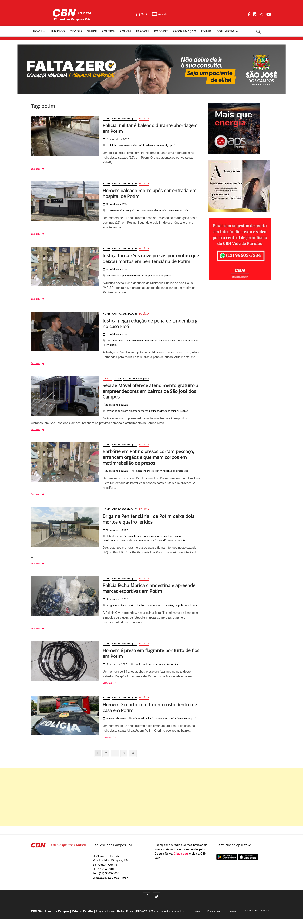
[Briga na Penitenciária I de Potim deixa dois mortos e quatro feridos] (65, 527)
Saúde (92, 31)
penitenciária (114, 275)
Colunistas (226, 31)
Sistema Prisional (164, 540)
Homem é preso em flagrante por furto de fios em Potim (151, 653)
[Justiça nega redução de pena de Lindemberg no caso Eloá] (65, 331)
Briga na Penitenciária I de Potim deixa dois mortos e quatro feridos (148, 519)
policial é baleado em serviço (153, 145)
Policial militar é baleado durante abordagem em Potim (150, 128)
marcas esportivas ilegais (163, 605)
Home (37, 31)
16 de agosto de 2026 (117, 139)
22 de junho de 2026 (116, 470)
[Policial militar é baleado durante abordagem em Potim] (65, 136)
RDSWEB (141, 911)
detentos (111, 536)
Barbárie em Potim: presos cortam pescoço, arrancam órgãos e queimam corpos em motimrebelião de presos (148, 457)
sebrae (184, 410)
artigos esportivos (117, 605)
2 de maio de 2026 (115, 718)
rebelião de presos (173, 470)
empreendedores (138, 410)
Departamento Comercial (256, 910)
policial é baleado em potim (122, 145)
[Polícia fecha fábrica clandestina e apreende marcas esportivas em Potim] (65, 596)
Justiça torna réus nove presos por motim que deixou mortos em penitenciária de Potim (151, 258)
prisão (167, 275)
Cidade (107, 378)
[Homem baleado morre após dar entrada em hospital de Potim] (65, 201)
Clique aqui (181, 853)
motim (150, 470)
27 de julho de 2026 (116, 204)
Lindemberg (150, 340)
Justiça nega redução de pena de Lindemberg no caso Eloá (150, 323)
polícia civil (184, 605)
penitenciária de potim (134, 275)
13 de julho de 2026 (116, 334)
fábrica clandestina (138, 605)
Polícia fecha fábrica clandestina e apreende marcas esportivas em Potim (149, 588)
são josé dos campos (168, 410)
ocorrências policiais (129, 536)
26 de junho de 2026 (116, 404)
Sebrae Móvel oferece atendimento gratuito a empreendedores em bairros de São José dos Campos (150, 391)
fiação (138, 664)
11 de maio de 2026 (116, 664)
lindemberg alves (167, 340)
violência (180, 540)
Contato (232, 911)
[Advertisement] (151, 797)
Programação (184, 31)
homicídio (152, 210)
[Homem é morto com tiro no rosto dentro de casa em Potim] (65, 715)
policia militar (165, 536)
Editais (206, 31)
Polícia (125, 31)
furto (145, 664)
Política (108, 31)
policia (153, 664)
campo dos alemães (117, 410)
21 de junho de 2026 (116, 529)
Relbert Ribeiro (125, 911)
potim (173, 145)
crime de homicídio (144, 718)
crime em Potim (115, 210)
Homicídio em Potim (170, 210)
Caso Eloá (112, 340)
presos (159, 275)
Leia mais (41, 169)
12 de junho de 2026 (116, 599)
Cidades (76, 31)
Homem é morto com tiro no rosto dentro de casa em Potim (150, 707)
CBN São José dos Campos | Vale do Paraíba (62, 911)
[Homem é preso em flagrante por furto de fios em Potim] (65, 661)
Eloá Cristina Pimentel (131, 340)
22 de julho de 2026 (116, 269)
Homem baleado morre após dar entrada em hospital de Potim (149, 193)
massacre (141, 470)
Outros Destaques (124, 118)
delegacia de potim (135, 210)
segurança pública (144, 540)
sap (186, 470)
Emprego (57, 31)
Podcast (161, 31)
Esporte (142, 31)
